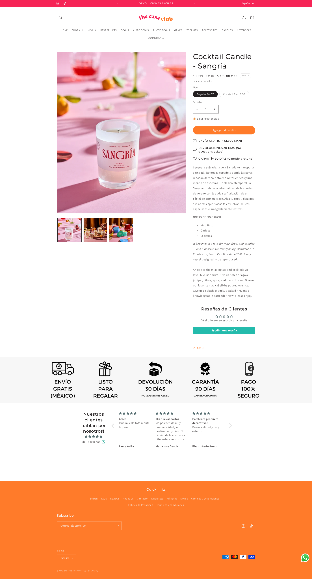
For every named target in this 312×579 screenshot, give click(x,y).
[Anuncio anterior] (118, 3)
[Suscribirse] (118, 526)
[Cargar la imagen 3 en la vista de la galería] (95, 230)
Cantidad (197, 102)
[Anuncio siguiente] (194, 3)
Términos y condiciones (170, 505)
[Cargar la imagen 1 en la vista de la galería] (70, 230)
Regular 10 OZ (205, 94)
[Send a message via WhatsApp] (305, 558)
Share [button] (200, 347)
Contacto (142, 498)
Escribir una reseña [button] (224, 330)
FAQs (104, 498)
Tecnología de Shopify (87, 570)
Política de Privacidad (140, 505)
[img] (93, 436)
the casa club (70, 570)
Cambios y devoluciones (205, 498)
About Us (128, 498)
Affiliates (172, 498)
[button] (61, 18)
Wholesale (157, 498)
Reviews (114, 498)
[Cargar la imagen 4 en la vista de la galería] (121, 230)
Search (94, 498)
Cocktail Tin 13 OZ (236, 94)
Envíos (184, 498)
